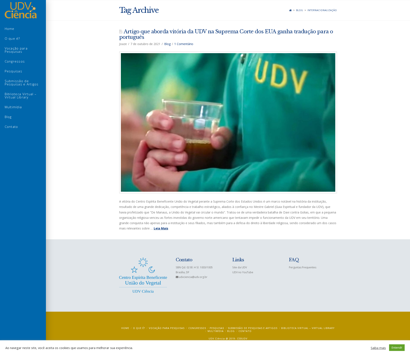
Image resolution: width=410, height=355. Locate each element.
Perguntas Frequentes (302, 267)
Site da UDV (239, 267)
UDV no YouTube (242, 272)
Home (125, 328)
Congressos (197, 328)
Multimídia (216, 331)
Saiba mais (378, 348)
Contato (245, 331)
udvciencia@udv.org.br (193, 277)
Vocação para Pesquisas (166, 328)
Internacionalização (322, 10)
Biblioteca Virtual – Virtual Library (308, 328)
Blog (299, 10)
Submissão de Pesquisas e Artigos (252, 328)
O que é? (139, 328)
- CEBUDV (241, 338)
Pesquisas (217, 328)
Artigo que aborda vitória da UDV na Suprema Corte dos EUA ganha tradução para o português (226, 34)
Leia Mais (161, 228)
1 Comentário (183, 44)
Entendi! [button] (397, 347)
